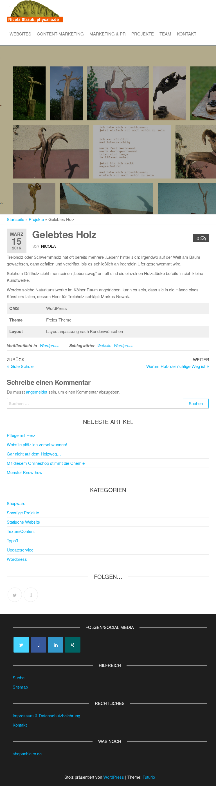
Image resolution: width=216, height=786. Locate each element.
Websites (20, 34)
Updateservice (20, 550)
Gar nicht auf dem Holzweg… (34, 454)
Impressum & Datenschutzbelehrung (46, 715)
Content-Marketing (60, 34)
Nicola (48, 246)
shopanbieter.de (27, 753)
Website (104, 345)
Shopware (16, 503)
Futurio (149, 777)
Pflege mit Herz (21, 435)
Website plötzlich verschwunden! (37, 444)
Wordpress (49, 345)
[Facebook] (31, 595)
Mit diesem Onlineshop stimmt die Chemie (46, 463)
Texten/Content (21, 531)
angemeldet (36, 392)
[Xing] (72, 645)
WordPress (113, 777)
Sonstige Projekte (23, 512)
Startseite (15, 219)
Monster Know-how (24, 472)
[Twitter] (15, 595)
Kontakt (186, 34)
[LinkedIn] (55, 645)
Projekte (142, 34)
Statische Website (23, 522)
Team (165, 34)
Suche (18, 677)
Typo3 (12, 540)
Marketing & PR (107, 34)
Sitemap (20, 687)
